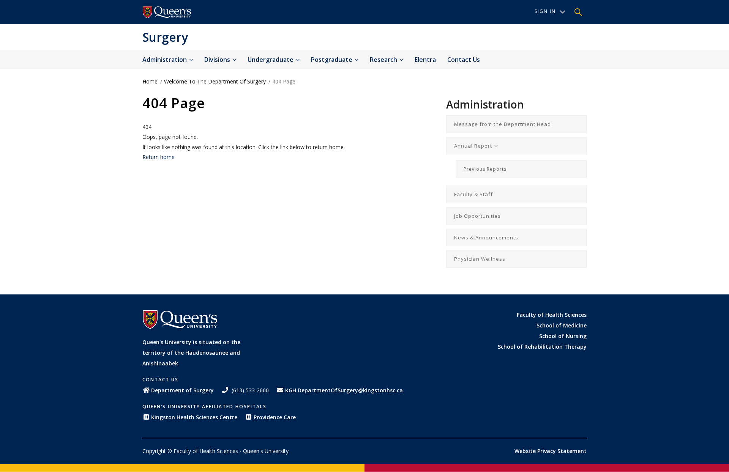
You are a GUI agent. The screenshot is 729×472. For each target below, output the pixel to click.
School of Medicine (561, 325)
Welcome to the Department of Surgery (215, 81)
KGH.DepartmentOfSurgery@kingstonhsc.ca (344, 390)
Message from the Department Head (502, 124)
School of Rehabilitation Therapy (542, 346)
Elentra (425, 59)
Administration (165, 59)
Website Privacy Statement (550, 451)
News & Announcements (486, 237)
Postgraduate (332, 59)
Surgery (165, 37)
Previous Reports (485, 169)
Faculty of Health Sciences (552, 314)
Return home (158, 156)
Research (384, 59)
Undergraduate (271, 59)
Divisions (218, 59)
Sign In (545, 11)
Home (150, 81)
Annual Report (474, 145)
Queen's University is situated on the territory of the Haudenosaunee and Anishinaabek (191, 352)
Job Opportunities (477, 215)
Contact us (463, 59)
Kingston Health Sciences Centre (194, 417)
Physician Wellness (479, 258)
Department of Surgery (182, 390)
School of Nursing (563, 336)
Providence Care (275, 417)
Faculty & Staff (473, 194)
